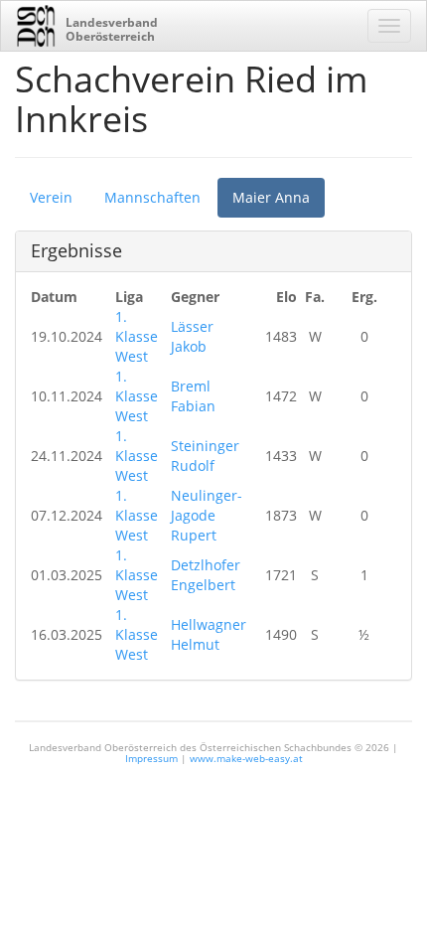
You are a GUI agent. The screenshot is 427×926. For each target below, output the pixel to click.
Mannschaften (152, 197)
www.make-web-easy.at (246, 758)
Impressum (151, 758)
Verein (51, 197)
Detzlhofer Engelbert (205, 574)
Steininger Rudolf (205, 455)
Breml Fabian (193, 396)
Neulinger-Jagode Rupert (206, 515)
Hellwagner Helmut (208, 634)
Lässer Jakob (192, 336)
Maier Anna (271, 197)
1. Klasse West (136, 336)
